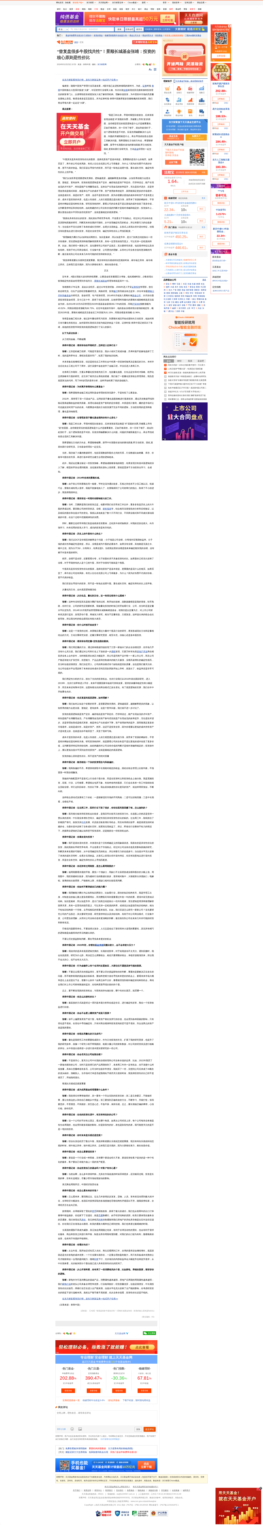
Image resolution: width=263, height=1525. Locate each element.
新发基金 (159, 35)
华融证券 (188, 296)
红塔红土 (181, 299)
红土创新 (167, 299)
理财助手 (167, 81)
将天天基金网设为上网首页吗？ (117, 1487)
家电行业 (66, 1284)
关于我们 (76, 1490)
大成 (172, 287)
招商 (178, 311)
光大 (170, 290)
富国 (198, 287)
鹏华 (194, 305)
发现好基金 (98, 35)
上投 (188, 308)
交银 (194, 302)
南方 (179, 305)
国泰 (168, 293)
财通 (198, 284)
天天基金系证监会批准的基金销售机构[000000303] (109, 1498)
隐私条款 (141, 1490)
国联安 (197, 290)
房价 (83, 1219)
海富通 (177, 296)
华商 (195, 296)
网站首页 (59, 3)
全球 (108, 9)
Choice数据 (132, 3)
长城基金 (102, 281)
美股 (115, 9)
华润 (182, 296)
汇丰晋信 (170, 296)
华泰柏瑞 (201, 296)
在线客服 (175, 1490)
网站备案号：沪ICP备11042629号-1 (164, 1505)
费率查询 (157, 29)
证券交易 (188, 3)
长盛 (194, 284)
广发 (175, 290)
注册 (64, 1429)
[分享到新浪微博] (150, 64)
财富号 (192, 9)
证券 (144, 86)
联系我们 (109, 1490)
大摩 (200, 302)
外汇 (133, 9)
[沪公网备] (159, 1513)
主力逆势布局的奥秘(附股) (120, 1448)
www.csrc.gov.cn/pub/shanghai (143, 1501)
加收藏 (67, 3)
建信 (177, 302)
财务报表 (107, 509)
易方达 (171, 311)
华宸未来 (198, 293)
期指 (84, 9)
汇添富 (174, 299)
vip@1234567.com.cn (126, 1494)
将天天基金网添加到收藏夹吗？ (145, 1487)
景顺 (96, 281)
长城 (189, 284)
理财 (152, 9)
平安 (190, 305)
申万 (193, 308)
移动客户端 (77, 3)
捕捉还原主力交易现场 (76, 1452)
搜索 (200, 9)
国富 (179, 290)
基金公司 (136, 295)
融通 (174, 308)
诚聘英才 (186, 1490)
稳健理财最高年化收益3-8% (116, 35)
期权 (90, 9)
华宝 (191, 293)
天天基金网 (120, 1333)
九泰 (168, 302)
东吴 (185, 287)
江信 (172, 302)
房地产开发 (142, 651)
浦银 (199, 305)
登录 (59, 1429)
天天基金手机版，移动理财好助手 (189, 81)
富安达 (192, 287)
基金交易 (200, 3)
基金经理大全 (147, 35)
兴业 (200, 308)
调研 (113, 651)
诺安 (170, 305)
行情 (96, 9)
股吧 (171, 9)
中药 (83, 822)
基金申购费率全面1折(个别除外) (79, 35)
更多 (204, 280)
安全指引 (119, 1490)
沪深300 (136, 304)
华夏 (188, 299)
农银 (183, 305)
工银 (180, 293)
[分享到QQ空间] (153, 64)
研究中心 (98, 1490)
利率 (100, 1219)
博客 (185, 9)
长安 (185, 284)
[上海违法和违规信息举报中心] (140, 1513)
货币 (94, 1211)
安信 (167, 284)
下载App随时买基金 (193, 35)
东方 (176, 287)
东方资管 (182, 308)
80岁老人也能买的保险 (174, 35)
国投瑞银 (174, 293)
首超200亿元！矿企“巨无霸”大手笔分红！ (185, 392)
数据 (102, 9)
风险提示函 (153, 1490)
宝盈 (178, 284)
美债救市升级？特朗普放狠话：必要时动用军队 (187, 376)
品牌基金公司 (169, 280)
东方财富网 (102, 64)
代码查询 (148, 29)
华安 (187, 293)
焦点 (65, 9)
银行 (140, 9)
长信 (202, 284)
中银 (182, 311)
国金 (183, 290)
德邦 (168, 287)
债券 (158, 9)
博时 (174, 284)
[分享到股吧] (143, 64)
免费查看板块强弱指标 (76, 1448)
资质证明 (87, 1490)
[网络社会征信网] (122, 1513)
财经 (59, 9)
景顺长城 (200, 299)
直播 (165, 9)
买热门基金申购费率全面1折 (123, 1452)
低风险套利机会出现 (98, 1452)
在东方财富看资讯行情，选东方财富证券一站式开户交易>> (90, 80)
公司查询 (166, 29)
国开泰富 (189, 290)
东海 (181, 287)
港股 (121, 9)
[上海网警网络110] (103, 1513)
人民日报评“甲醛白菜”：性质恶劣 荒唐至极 (185, 369)
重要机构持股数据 (97, 1448)
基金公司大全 (134, 35)
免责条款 (130, 1490)
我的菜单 (175, 3)
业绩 (125, 90)
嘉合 (194, 299)
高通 (100, 1215)
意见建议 (164, 1490)
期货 (127, 9)
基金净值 (99, 945)
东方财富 (90, 3)
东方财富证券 (117, 3)
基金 (146, 9)
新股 (77, 9)
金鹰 (181, 302)
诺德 (175, 305)
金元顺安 (187, 302)
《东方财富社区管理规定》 (110, 1439)
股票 (71, 9)
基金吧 (178, 9)
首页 (76, 42)
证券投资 (136, 287)
